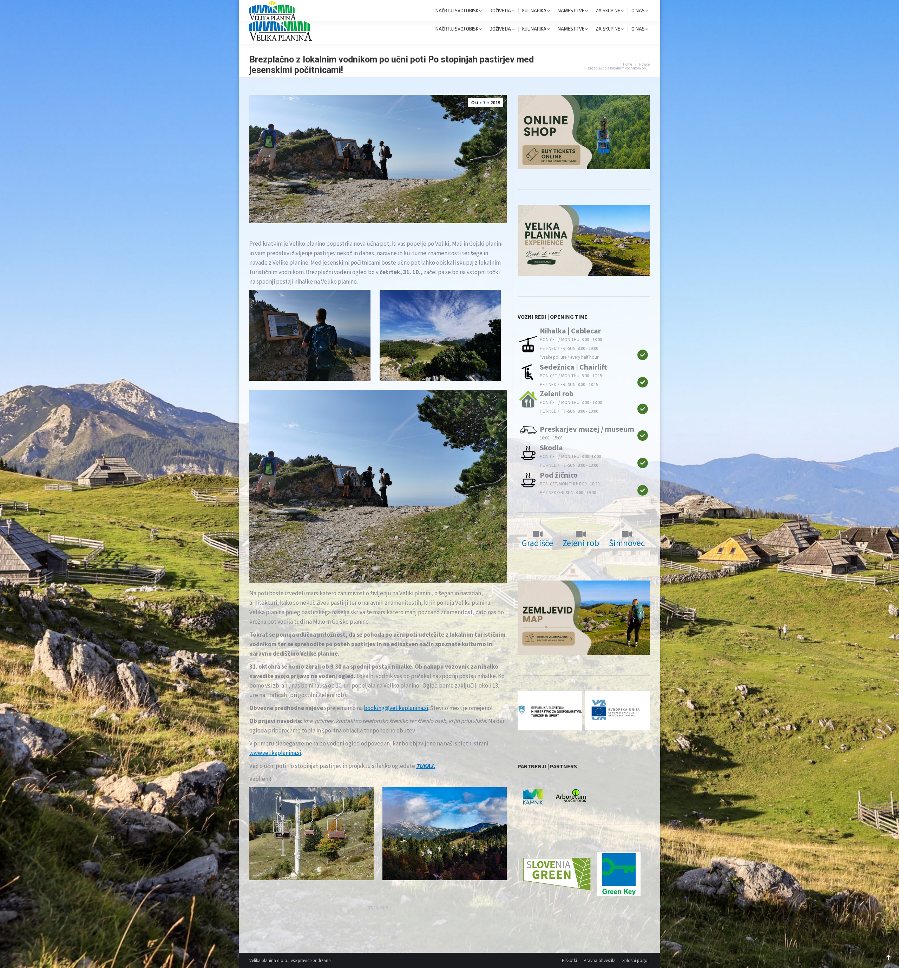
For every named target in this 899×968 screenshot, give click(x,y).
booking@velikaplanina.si (396, 708)
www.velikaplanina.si (275, 753)
